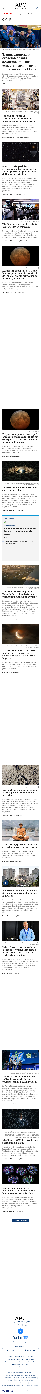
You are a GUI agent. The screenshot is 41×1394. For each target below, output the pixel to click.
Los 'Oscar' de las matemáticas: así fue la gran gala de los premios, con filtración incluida (19, 1079)
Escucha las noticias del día (24, 1380)
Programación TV (19, 1377)
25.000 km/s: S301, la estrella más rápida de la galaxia (20, 1141)
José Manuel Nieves (8, 137)
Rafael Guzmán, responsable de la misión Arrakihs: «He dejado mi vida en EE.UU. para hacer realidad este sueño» (19, 951)
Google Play (31, 1350)
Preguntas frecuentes (20, 1383)
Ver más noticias (21, 1220)
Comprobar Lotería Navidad (14, 1375)
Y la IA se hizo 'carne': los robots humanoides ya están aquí (19, 225)
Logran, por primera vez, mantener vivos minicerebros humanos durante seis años (18, 1191)
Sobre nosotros (20, 1356)
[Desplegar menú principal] (3, 8)
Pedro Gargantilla (7, 861)
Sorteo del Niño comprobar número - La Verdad (17, 1385)
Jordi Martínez (6, 292)
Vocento (10, 1356)
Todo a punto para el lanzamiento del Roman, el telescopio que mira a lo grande (19, 118)
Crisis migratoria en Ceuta (23, 14)
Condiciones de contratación (11, 1367)
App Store (12, 1350)
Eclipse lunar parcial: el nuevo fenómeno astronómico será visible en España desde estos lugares (19, 654)
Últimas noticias (31, 1377)
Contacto (30, 1356)
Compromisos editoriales (31, 1367)
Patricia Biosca (7, 619)
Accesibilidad (32, 1362)
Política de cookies (28, 1359)
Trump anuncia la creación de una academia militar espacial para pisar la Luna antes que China (19, 62)
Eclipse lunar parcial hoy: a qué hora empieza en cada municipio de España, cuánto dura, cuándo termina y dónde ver (20, 274)
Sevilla (24, 9)
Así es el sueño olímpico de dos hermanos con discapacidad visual (20, 531)
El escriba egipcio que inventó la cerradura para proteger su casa (20, 846)
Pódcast (36, 1385)
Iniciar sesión (37, 8)
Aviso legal (22, 1362)
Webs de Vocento (31, 1391)
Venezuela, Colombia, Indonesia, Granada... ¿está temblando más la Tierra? (20, 893)
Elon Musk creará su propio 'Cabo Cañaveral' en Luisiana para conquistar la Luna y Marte (19, 594)
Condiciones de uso (11, 1362)
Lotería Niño (29, 1372)
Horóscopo (8, 1377)
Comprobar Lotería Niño (15, 1372)
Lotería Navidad (30, 1375)
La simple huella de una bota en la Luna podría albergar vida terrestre (19, 793)
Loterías (10, 1380)
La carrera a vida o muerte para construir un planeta (19, 489)
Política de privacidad (13, 1359)
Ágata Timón (6, 1104)
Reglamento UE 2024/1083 (20, 1364)
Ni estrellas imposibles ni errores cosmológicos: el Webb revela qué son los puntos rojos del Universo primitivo (19, 170)
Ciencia (6, 19)
